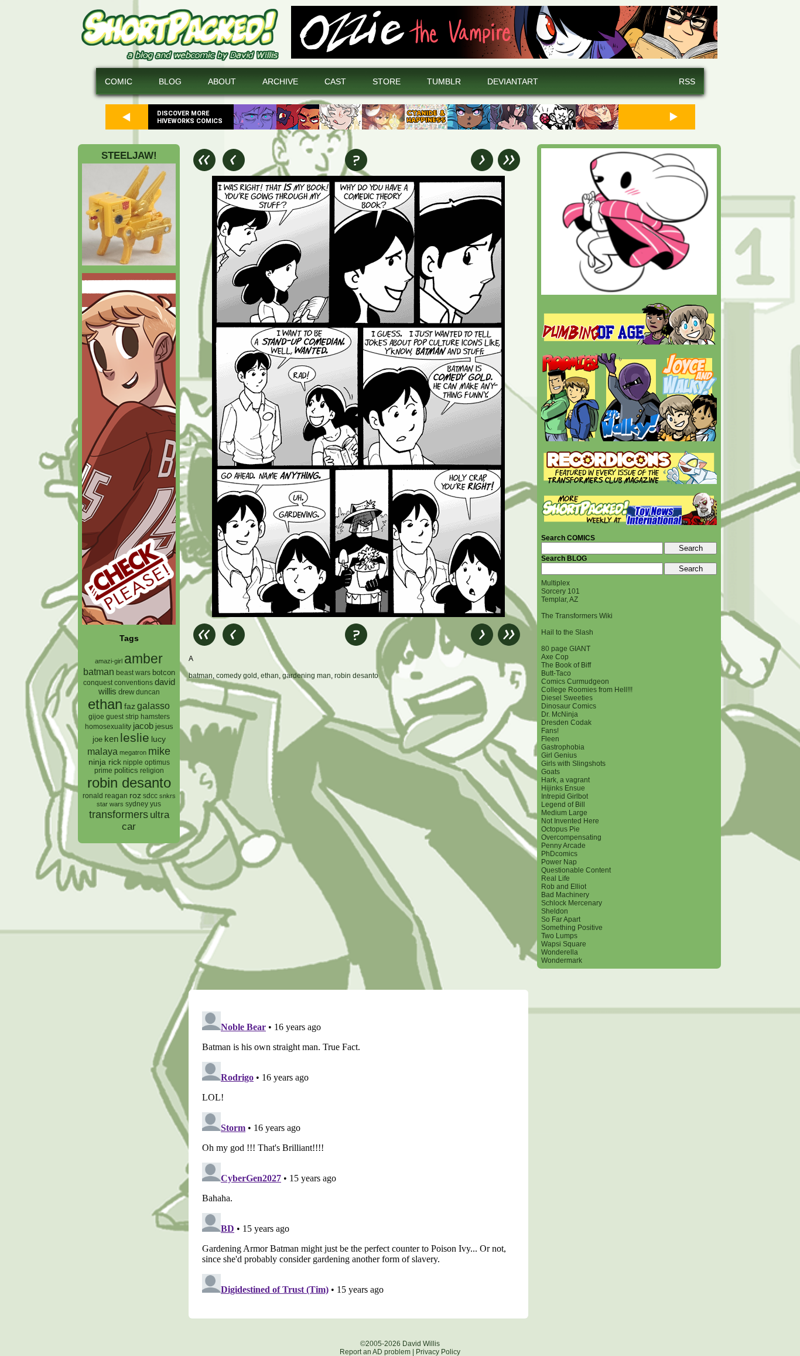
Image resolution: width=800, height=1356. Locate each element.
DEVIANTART (512, 81)
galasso (153, 705)
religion (152, 770)
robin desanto (129, 783)
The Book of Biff (566, 665)
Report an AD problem (375, 1352)
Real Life (555, 878)
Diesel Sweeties (567, 698)
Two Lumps (559, 936)
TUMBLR (444, 81)
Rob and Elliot (563, 887)
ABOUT (222, 81)
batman (98, 672)
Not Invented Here (570, 821)
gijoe (96, 717)
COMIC (118, 81)
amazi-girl (108, 661)
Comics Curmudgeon (575, 681)
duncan (148, 692)
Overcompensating (571, 837)
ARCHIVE (280, 81)
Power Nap (559, 862)
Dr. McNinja (559, 714)
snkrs (167, 795)
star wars (110, 804)
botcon (163, 672)
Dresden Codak (566, 722)
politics (126, 770)
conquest (97, 683)
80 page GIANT (565, 649)
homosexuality (108, 727)
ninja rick (104, 762)
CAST (335, 81)
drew (126, 692)
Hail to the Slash (567, 632)
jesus (164, 726)
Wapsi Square (563, 944)
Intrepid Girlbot (564, 796)
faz (129, 706)
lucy (158, 739)
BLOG (170, 81)
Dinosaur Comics (568, 706)
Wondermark (561, 960)
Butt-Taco (556, 673)
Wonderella (559, 952)
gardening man (306, 676)
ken (111, 739)
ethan (105, 704)
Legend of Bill (563, 804)
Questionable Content (576, 870)
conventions (133, 682)
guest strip (122, 716)
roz (135, 795)
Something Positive (572, 928)
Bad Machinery (565, 895)
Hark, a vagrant (565, 780)
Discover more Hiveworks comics (190, 117)
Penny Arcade (563, 845)
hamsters (155, 716)
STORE (386, 81)
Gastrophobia (562, 747)
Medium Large (564, 813)
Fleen (550, 739)
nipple (133, 762)
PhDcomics (559, 854)
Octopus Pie (560, 829)
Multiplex (555, 583)
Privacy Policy (438, 1352)
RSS (687, 81)
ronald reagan (105, 796)
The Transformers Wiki (577, 616)
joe (97, 739)
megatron (132, 752)
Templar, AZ (559, 599)
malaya (102, 751)
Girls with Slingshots (573, 763)
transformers (118, 814)
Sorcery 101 (560, 591)
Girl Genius (559, 755)
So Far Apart (560, 919)
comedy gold (236, 676)
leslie (134, 737)
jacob (143, 726)
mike (159, 751)
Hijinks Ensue (563, 788)
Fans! (550, 731)
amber (143, 658)
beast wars (133, 672)
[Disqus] (358, 834)
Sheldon (554, 911)
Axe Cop (555, 657)
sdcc (150, 795)
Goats (550, 772)
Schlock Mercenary (571, 903)
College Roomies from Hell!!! (587, 690)
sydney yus (143, 804)
